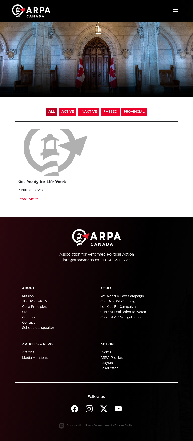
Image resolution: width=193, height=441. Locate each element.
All (51, 111)
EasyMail (107, 363)
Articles (28, 352)
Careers (28, 317)
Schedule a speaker (38, 328)
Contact (28, 322)
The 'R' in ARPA (34, 301)
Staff (26, 312)
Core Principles (34, 307)
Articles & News (37, 344)
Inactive (89, 111)
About (28, 288)
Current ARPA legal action (121, 317)
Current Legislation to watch (123, 312)
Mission (28, 296)
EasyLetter (109, 368)
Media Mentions (35, 357)
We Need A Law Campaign (122, 296)
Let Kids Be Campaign (118, 307)
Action (107, 344)
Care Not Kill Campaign (118, 301)
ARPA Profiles (111, 357)
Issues (106, 288)
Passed (110, 111)
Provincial (134, 111)
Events (105, 352)
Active (67, 111)
